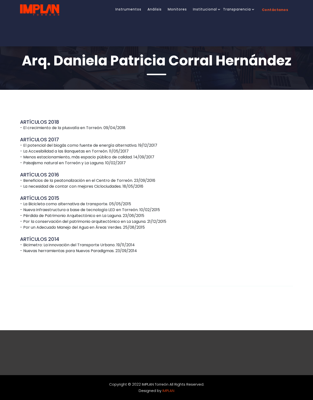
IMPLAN (168, 390)
